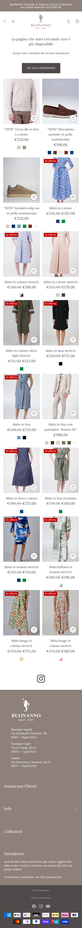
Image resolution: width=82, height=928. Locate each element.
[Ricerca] (13, 21)
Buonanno (44, 890)
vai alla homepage (41, 68)
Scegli (37, 118)
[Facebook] (34, 906)
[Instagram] (41, 906)
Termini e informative (41, 898)
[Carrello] (77, 21)
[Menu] (4, 21)
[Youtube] (48, 906)
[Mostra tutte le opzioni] (35, 226)
